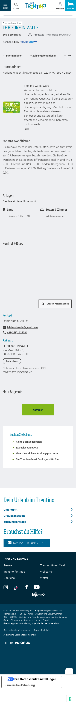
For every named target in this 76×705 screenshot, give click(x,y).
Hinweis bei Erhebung (19, 685)
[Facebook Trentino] (26, 586)
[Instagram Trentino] (6, 586)
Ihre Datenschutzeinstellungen (35, 679)
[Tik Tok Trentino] (16, 586)
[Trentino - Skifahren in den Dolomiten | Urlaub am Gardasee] (35, 5)
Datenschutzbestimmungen (17, 630)
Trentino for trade (14, 571)
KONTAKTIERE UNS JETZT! (29, 542)
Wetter (44, 578)
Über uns (9, 578)
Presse (8, 565)
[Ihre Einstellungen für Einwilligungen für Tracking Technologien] (69, 698)
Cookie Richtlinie (42, 630)
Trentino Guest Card (52, 565)
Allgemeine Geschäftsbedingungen (20, 635)
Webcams (46, 571)
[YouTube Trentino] (37, 586)
